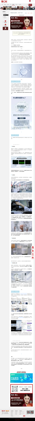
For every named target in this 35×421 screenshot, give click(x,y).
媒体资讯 (4, 11)
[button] (1, 8)
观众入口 (30, 5)
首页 (2, 4)
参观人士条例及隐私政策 (17, 419)
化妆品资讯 (4, 16)
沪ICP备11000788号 (17, 420)
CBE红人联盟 (4, 13)
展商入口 (30, 4)
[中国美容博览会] (4, 1)
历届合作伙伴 (4, 17)
